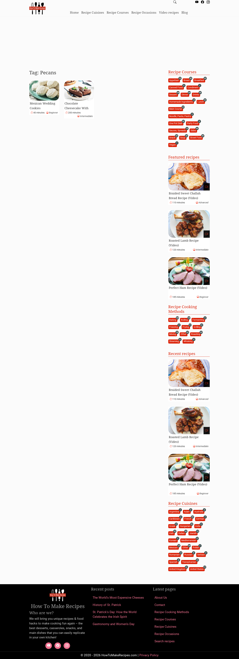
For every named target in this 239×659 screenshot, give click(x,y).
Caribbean (175, 518)
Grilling (198, 326)
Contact (159, 605)
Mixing (173, 334)
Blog (184, 12)
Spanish (173, 561)
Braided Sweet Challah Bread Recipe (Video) (184, 195)
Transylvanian (189, 561)
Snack (172, 137)
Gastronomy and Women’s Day (113, 624)
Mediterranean (189, 540)
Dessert (173, 94)
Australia (199, 511)
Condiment (193, 87)
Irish (172, 533)
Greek (172, 526)
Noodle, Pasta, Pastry (180, 116)
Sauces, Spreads (178, 130)
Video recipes (169, 12)
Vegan (173, 144)
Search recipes (164, 641)
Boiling (185, 319)
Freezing (174, 326)
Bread (187, 80)
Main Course (176, 109)
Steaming (174, 341)
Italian (182, 533)
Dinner (185, 94)
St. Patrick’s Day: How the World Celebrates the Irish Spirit (115, 614)
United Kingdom (177, 569)
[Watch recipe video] (207, 187)
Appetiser (174, 80)
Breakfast (199, 80)
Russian (188, 554)
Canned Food (176, 87)
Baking (173, 319)
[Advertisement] (119, 41)
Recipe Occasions (143, 12)
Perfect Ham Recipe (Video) (188, 288)
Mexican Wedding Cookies (42, 105)
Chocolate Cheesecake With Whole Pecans (76, 108)
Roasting (196, 334)
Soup (183, 137)
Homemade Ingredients (181, 101)
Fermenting (199, 319)
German (200, 518)
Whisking (189, 341)
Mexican (174, 547)
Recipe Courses (118, 12)
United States (197, 569)
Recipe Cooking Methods (171, 612)
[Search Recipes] (174, 2)
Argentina (174, 511)
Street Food (196, 137)
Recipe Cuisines (92, 12)
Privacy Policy (149, 655)
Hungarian (186, 526)
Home (74, 12)
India (198, 526)
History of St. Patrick (107, 605)
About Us (160, 597)
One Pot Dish (176, 123)
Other (184, 334)
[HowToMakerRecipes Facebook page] (202, 2)
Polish (196, 547)
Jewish (193, 533)
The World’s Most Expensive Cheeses (118, 597)
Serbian (201, 554)
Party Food (193, 123)
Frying (186, 326)
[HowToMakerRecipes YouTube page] (196, 2)
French (188, 518)
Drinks (196, 94)
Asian (187, 511)
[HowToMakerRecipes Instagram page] (208, 2)
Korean (173, 540)
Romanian (175, 554)
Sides (194, 130)
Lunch (201, 101)
